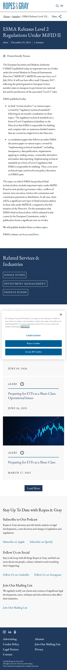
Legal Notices (11, 649)
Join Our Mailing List (15, 607)
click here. (25, 327)
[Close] (60, 314)
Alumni (39, 639)
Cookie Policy (11, 644)
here (36, 234)
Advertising (10, 639)
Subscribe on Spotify (41, 542)
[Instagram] (4, 632)
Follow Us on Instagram (47, 574)
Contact (7, 654)
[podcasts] (15, 632)
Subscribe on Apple (14, 542)
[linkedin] (10, 632)
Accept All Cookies (33, 352)
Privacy (39, 649)
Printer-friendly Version (18, 56)
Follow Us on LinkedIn (16, 574)
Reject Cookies (33, 343)
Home (6, 16)
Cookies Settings (33, 335)
